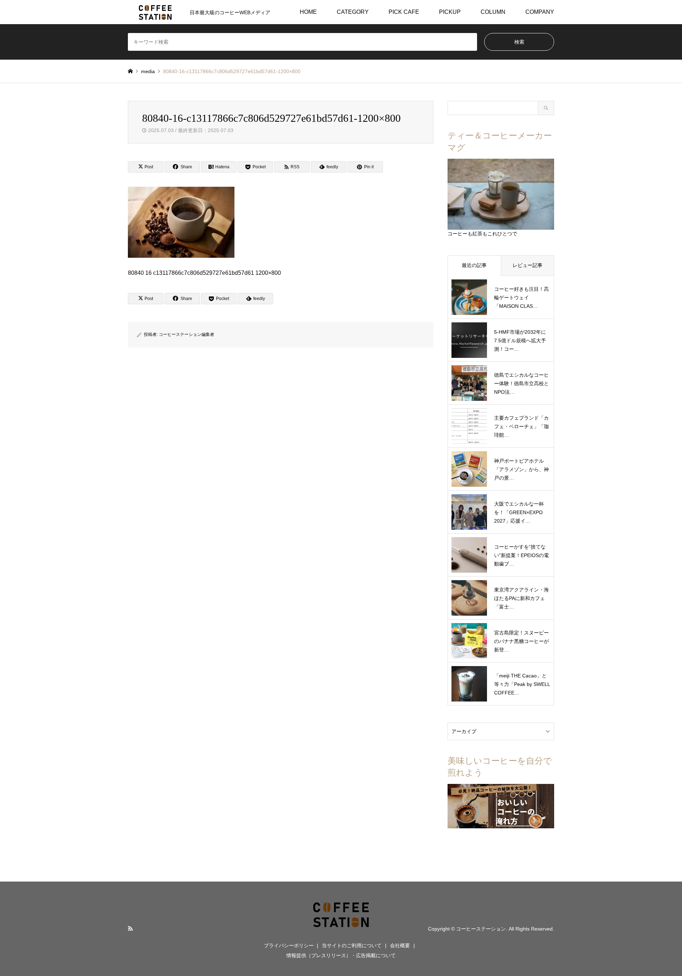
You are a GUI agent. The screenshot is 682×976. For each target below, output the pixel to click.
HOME (308, 12)
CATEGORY (353, 12)
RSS (130, 928)
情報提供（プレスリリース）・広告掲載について (341, 955)
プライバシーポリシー (289, 945)
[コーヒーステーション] (341, 928)
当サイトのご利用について (351, 945)
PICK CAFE (404, 12)
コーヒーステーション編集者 (186, 334)
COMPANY (539, 12)
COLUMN (493, 12)
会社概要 (400, 945)
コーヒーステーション (481, 929)
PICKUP (450, 12)
